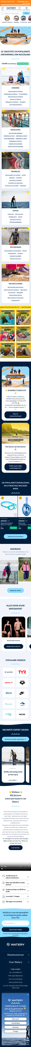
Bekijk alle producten (13, 646)
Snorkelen (15, 1027)
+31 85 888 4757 (17, 972)
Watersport (15, 1019)
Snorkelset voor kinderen (15, 180)
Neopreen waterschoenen (15, 295)
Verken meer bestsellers (15, 536)
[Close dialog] (28, 994)
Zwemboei (20, 253)
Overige (15, 1031)
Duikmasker (23, 185)
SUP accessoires (19, 214)
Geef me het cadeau (15, 929)
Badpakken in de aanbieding (15, 144)
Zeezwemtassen (12, 253)
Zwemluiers (22, 102)
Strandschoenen (15, 300)
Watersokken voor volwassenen (15, 298)
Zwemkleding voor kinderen (10, 94)
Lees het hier (15, 847)
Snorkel (24, 175)
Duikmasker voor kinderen (12, 102)
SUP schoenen (11, 292)
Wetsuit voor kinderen (15, 99)
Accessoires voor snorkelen (12, 185)
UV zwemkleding (23, 94)
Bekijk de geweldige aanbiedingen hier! (15, 467)
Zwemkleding (15, 1023)
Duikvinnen (12, 177)
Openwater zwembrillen (15, 256)
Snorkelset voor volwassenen (15, 183)
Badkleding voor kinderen (15, 141)
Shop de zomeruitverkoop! (15, 415)
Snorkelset (19, 177)
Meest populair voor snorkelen (12, 175)
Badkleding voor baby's (21, 136)
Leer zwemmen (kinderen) (15, 104)
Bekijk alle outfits (15, 590)
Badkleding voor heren (9, 136)
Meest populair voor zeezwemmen (13, 250)
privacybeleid (15, 935)
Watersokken (23, 290)
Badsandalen (20, 292)
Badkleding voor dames (21, 138)
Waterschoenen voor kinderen (15, 96)
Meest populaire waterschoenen (15, 287)
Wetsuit (20, 217)
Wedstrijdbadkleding (9, 138)
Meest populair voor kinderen (15, 91)
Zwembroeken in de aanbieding (15, 146)
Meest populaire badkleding (15, 133)
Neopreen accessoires (15, 219)
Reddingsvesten (13, 217)
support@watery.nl (17, 975)
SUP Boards (11, 214)
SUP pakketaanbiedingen (16, 222)
